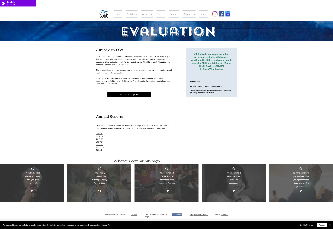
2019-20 (99, 139)
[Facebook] (221, 13)
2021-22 (99, 144)
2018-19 (99, 136)
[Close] (329, 225)
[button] (228, 13)
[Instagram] (214, 13)
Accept (322, 225)
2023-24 (99, 150)
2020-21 (99, 142)
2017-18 (99, 134)
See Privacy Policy (104, 225)
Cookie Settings (306, 225)
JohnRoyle (224, 215)
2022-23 (100, 147)
